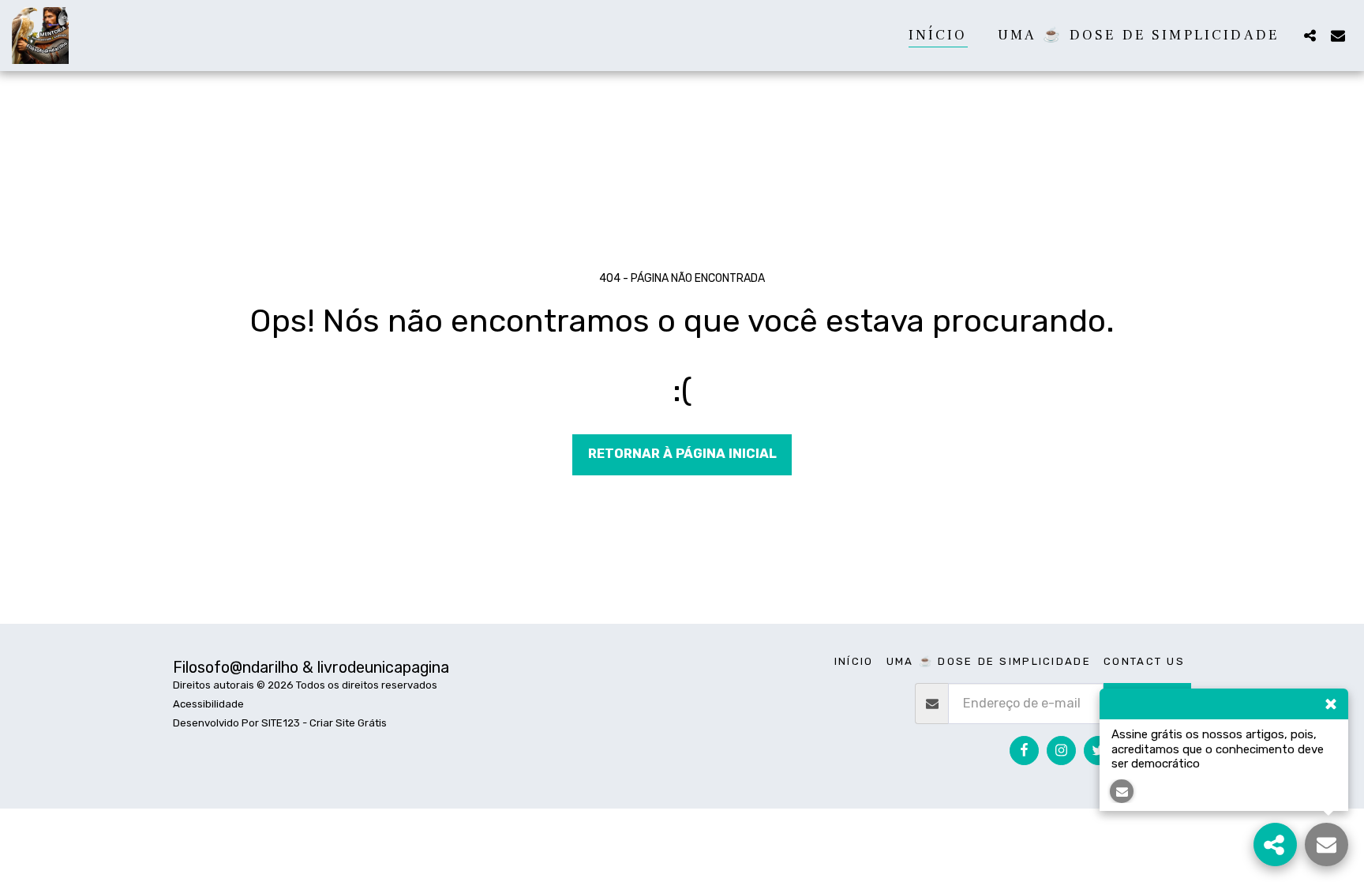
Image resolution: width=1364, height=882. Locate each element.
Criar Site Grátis (348, 723)
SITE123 (280, 723)
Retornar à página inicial (682, 453)
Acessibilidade (208, 704)
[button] (1309, 35)
